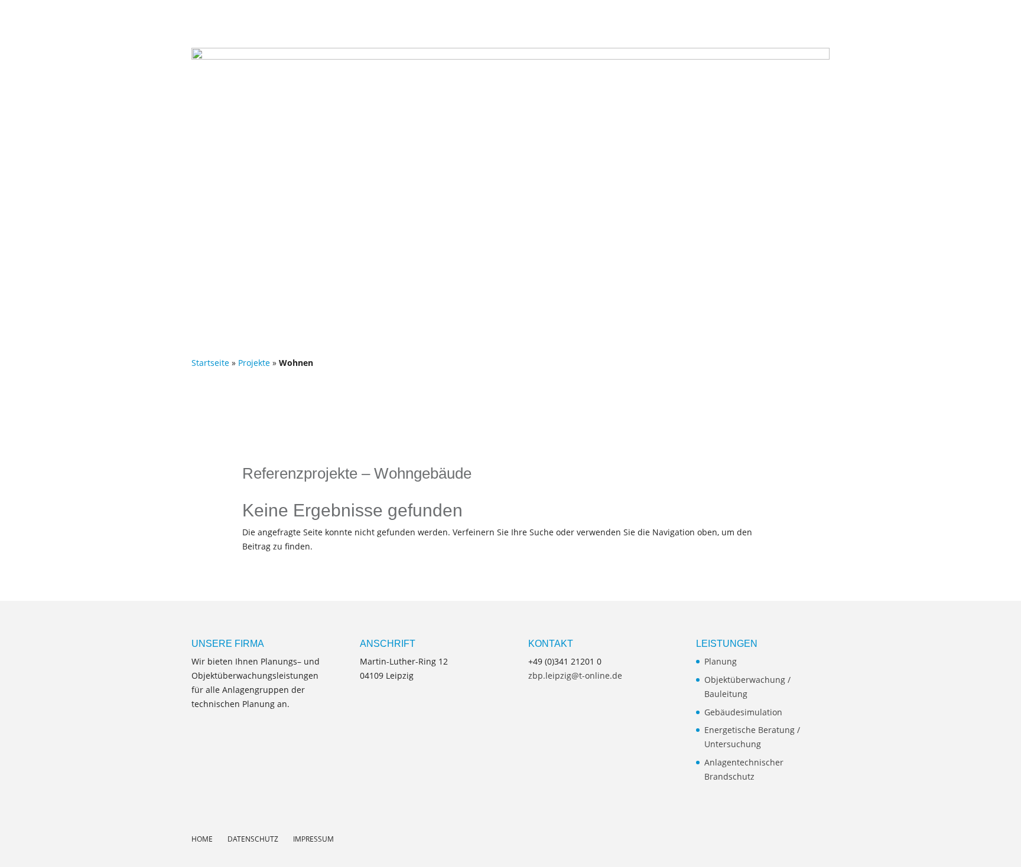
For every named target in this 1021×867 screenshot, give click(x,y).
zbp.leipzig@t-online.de (575, 675)
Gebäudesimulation (743, 712)
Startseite (210, 362)
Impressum (313, 839)
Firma (726, 22)
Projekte (840, 22)
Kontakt (947, 22)
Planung (720, 661)
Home (627, 22)
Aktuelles (677, 22)
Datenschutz (252, 839)
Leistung (785, 22)
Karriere (893, 22)
